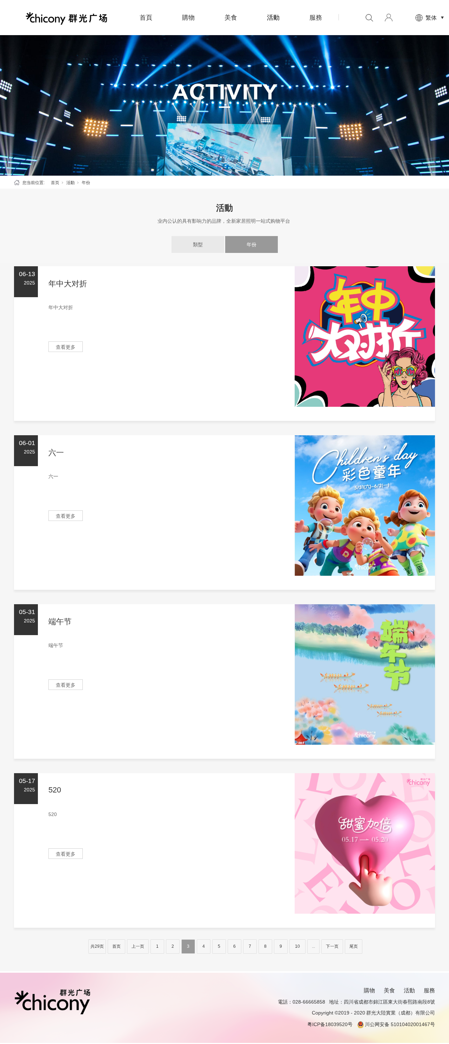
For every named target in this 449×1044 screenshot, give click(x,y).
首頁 (146, 17)
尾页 (353, 946)
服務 (315, 17)
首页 (55, 182)
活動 (273, 17)
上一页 (138, 946)
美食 (230, 17)
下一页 (332, 946)
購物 (188, 17)
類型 (198, 244)
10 (297, 946)
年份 (251, 244)
